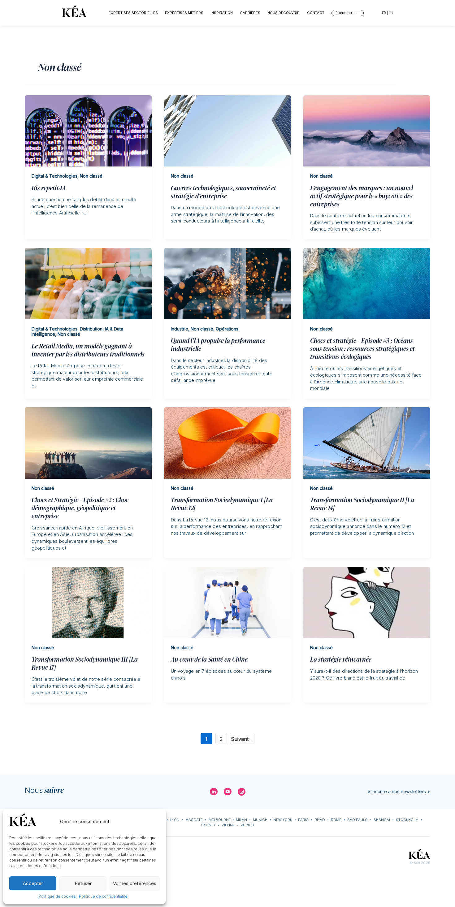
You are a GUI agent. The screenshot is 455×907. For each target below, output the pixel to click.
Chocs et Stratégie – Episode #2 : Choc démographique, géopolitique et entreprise (80, 507)
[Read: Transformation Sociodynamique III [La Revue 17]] (88, 602)
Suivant (242, 739)
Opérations (227, 328)
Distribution (91, 328)
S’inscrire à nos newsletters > (399, 791)
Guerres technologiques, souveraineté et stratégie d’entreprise (223, 191)
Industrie (179, 328)
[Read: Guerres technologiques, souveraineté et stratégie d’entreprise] (227, 130)
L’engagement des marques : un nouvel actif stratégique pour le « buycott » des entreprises (361, 195)
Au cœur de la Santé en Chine (209, 658)
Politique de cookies (57, 896)
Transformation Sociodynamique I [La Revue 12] (222, 503)
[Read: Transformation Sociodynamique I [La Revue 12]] (227, 442)
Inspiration (221, 13)
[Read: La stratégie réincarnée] (366, 602)
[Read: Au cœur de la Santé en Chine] (227, 602)
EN (391, 13)
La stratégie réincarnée (340, 658)
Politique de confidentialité (103, 896)
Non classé (91, 176)
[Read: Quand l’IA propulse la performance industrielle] (227, 283)
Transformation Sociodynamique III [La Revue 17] (85, 663)
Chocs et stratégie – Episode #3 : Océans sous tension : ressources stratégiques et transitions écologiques (362, 348)
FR (384, 13)
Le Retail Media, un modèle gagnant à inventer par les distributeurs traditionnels (88, 349)
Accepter (33, 883)
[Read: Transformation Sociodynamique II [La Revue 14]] (366, 442)
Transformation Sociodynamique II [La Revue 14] (362, 503)
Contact (315, 13)
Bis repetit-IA (49, 187)
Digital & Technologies (54, 176)
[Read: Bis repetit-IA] (88, 130)
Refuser (83, 883)
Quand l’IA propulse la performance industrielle (218, 344)
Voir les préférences (134, 883)
